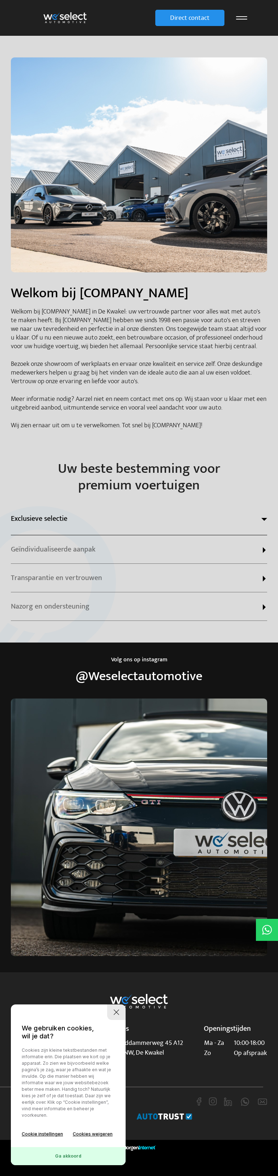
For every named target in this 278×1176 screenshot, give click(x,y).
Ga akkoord (68, 1156)
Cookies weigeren (93, 1134)
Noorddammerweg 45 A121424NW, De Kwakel (147, 1048)
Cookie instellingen (42, 1134)
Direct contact (190, 18)
